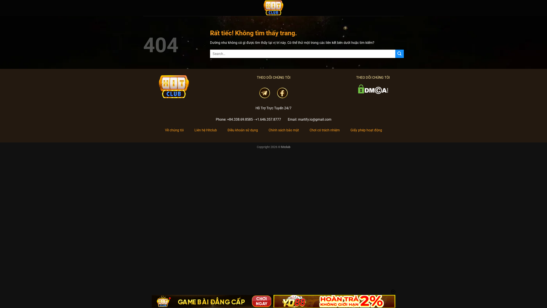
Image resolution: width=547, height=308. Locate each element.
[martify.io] (273, 8)
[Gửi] (399, 54)
